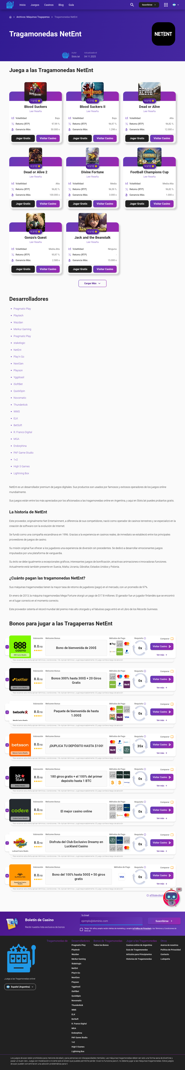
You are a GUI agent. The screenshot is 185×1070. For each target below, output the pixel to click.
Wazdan (18, 322)
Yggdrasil (19, 377)
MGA (16, 438)
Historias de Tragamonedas (139, 959)
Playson (18, 370)
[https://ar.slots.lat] (10, 4)
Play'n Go (19, 356)
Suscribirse (162, 921)
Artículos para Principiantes (139, 954)
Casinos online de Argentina (139, 945)
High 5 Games (22, 466)
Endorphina (20, 445)
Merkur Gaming (22, 329)
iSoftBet (18, 384)
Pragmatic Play (22, 308)
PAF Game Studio (23, 452)
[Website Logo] (21, 958)
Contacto (165, 954)
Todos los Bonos (101, 945)
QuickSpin (19, 390)
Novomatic (20, 397)
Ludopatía (165, 959)
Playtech (18, 315)
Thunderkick (21, 404)
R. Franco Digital (23, 432)
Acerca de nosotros (169, 945)
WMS (17, 411)
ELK (16, 418)
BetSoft (18, 425)
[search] (132, 4)
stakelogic (19, 342)
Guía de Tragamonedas (137, 950)
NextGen (18, 363)
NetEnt (17, 349)
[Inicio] (10, 17)
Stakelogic (76, 963)
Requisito (138, 638)
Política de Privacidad (171, 950)
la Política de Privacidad (142, 928)
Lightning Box (21, 473)
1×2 (16, 459)
